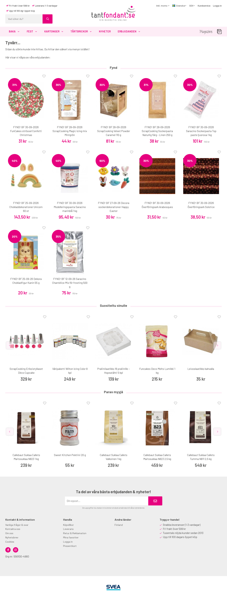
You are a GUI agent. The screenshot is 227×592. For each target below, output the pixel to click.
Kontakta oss (12, 528)
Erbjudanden (127, 31)
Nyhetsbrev (11, 537)
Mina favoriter (71, 537)
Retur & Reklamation (74, 533)
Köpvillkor (68, 524)
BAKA (12, 31)
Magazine (206, 31)
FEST (30, 31)
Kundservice (204, 5)
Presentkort (70, 545)
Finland (119, 524)
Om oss (9, 533)
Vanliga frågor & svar (16, 524)
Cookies (9, 541)
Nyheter (105, 31)
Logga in (217, 5)
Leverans (68, 528)
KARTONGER (51, 31)
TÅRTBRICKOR (79, 31)
